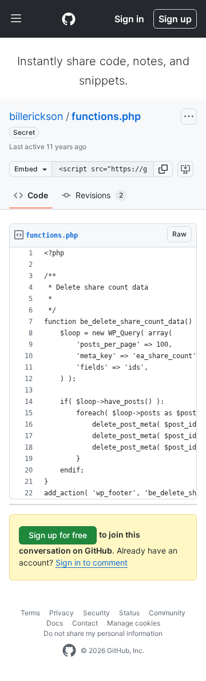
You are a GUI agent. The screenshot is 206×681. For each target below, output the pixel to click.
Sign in (129, 19)
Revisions (99, 195)
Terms (30, 612)
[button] (163, 169)
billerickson (36, 116)
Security (96, 612)
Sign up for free (58, 535)
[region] (103, 373)
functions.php (106, 116)
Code (37, 195)
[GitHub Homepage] (69, 650)
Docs (54, 623)
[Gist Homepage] (69, 19)
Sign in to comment (92, 562)
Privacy (61, 612)
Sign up (175, 19)
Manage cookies (133, 623)
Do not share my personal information (103, 633)
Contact (85, 623)
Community (167, 612)
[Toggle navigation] (16, 18)
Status (129, 612)
